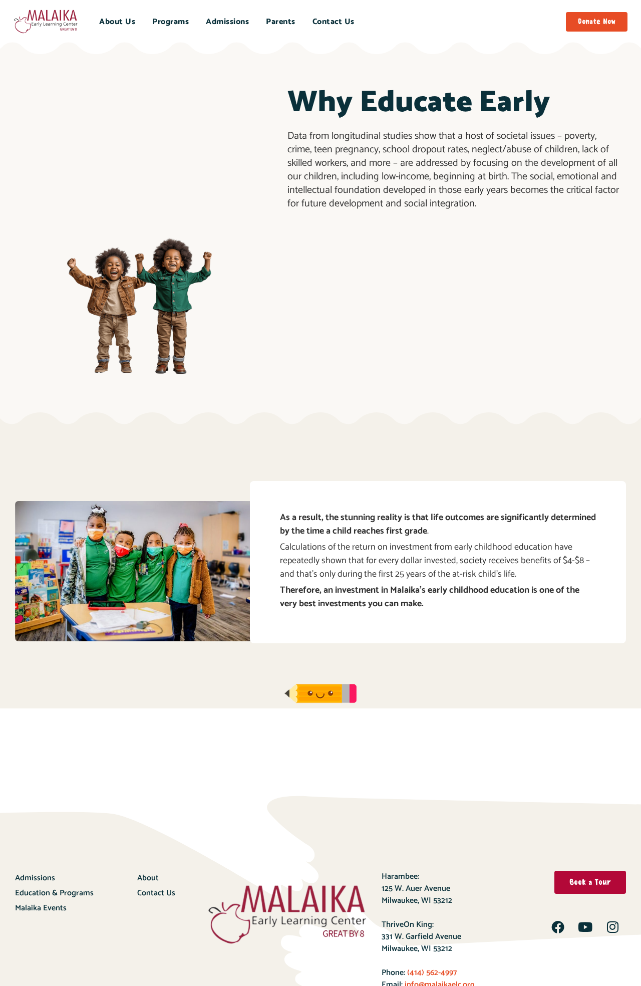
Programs (170, 22)
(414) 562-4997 (431, 972)
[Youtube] (585, 927)
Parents (280, 22)
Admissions (227, 22)
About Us (117, 22)
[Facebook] (558, 927)
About (148, 878)
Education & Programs (54, 893)
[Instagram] (613, 927)
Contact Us (333, 22)
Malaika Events (41, 908)
